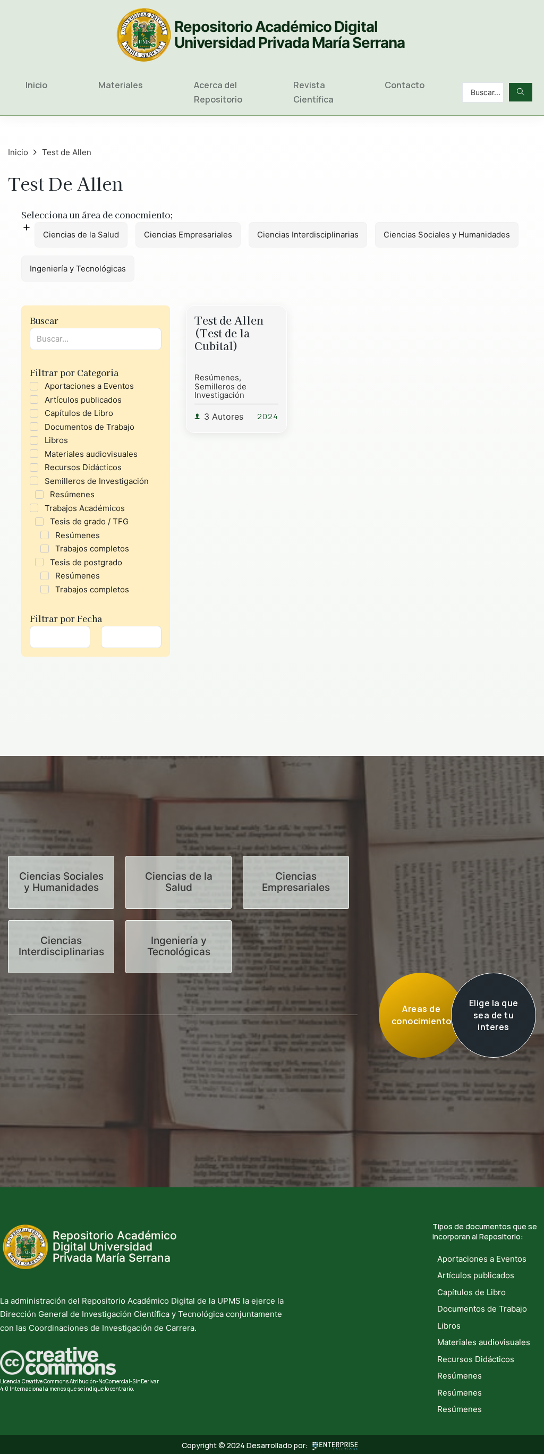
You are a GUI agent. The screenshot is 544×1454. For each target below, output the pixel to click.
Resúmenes (216, 377)
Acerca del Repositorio (218, 92)
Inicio (36, 85)
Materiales (120, 85)
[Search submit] (520, 92)
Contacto (404, 85)
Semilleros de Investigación (220, 391)
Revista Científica (313, 92)
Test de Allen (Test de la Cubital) (229, 332)
